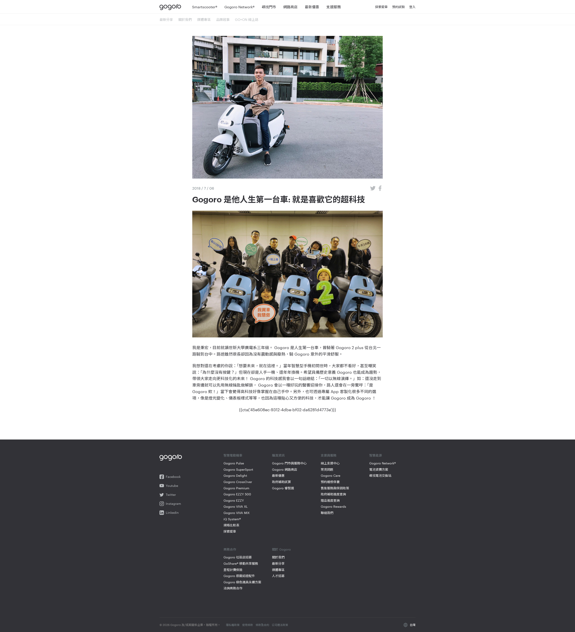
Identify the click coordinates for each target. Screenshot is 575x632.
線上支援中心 (330, 463)
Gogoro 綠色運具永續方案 (242, 582)
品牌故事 (223, 19)
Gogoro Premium (236, 488)
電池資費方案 (378, 469)
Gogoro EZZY (233, 500)
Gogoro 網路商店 (284, 469)
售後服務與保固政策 (335, 488)
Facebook (173, 477)
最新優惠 (278, 475)
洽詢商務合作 (232, 588)
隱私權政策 (232, 625)
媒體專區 (204, 19)
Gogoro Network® (382, 463)
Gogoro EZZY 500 (237, 494)
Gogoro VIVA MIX (236, 513)
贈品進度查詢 (330, 500)
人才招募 (278, 576)
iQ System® (232, 519)
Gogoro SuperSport (238, 469)
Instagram (173, 503)
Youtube (172, 485)
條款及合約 (262, 625)
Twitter (171, 494)
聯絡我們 (327, 513)
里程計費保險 (232, 570)
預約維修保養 (330, 482)
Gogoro (171, 6)
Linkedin (172, 512)
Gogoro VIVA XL (235, 506)
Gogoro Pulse (233, 463)
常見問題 (327, 469)
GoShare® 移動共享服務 (240, 563)
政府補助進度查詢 (333, 494)
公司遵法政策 (280, 625)
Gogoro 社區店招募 (237, 557)
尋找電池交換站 (380, 475)
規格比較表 (231, 525)
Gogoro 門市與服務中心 (289, 463)
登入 (412, 6)
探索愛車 (229, 531)
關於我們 (185, 19)
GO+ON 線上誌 (246, 19)
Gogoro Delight (235, 475)
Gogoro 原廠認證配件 (239, 576)
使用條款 (247, 625)
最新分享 (166, 19)
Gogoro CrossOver (237, 482)
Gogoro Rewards (333, 506)
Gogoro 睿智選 (283, 488)
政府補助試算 (281, 482)
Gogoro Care (330, 475)
